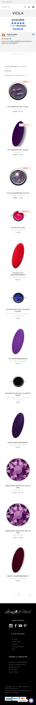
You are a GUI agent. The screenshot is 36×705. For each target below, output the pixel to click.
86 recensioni (21, 26)
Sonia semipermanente (18, 442)
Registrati (9, 2)
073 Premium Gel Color (18, 106)
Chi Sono (15, 639)
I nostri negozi (16, 641)
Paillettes (22, 195)
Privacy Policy (13, 669)
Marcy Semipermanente (18, 576)
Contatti (14, 644)
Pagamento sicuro (14, 667)
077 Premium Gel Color (18, 150)
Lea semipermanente (18, 358)
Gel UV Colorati (10, 314)
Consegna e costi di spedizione (18, 662)
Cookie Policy (13, 672)
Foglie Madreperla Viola (18, 193)
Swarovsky (20, 490)
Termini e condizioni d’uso (17, 664)
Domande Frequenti (18, 646)
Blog (13, 649)
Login (3, 2)
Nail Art (20, 109)
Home (15, 109)
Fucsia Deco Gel (18, 227)
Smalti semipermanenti (20, 277)
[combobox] (16, 75)
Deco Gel (13, 230)
